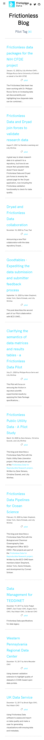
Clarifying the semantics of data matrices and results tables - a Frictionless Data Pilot (17, 349)
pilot (26, 80)
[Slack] (31, 4)
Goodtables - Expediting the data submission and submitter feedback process (19, 275)
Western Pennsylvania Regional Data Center (18, 647)
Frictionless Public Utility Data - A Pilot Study (17, 423)
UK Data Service (20, 697)
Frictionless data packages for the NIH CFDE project (20, 56)
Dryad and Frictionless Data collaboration (17, 215)
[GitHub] (39, 4)
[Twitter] (35, 4)
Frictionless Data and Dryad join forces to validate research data (19, 127)
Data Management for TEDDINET (20, 594)
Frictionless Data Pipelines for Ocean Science (18, 502)
